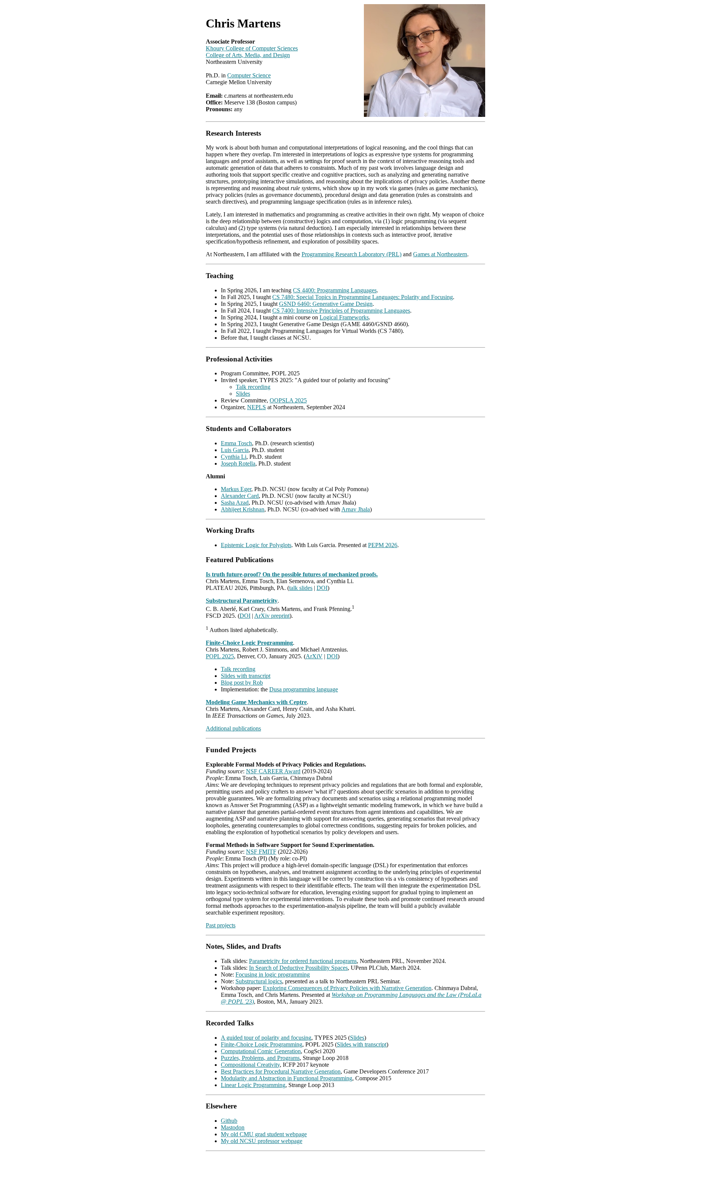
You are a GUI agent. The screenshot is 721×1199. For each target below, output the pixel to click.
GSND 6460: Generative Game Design (326, 304)
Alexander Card (240, 496)
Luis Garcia (235, 450)
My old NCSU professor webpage (261, 1141)
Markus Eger (236, 489)
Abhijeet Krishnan (242, 509)
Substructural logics (258, 981)
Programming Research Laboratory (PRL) (351, 254)
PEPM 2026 (382, 545)
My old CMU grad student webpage (264, 1134)
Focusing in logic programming (272, 974)
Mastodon (232, 1127)
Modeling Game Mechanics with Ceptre (256, 702)
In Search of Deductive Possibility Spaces (298, 968)
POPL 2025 (220, 656)
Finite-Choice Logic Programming (249, 643)
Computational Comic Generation (261, 1051)
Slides (243, 393)
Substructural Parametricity (242, 600)
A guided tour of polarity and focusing (266, 1037)
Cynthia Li (233, 457)
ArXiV (314, 656)
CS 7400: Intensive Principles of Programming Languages (341, 310)
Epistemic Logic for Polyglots (256, 545)
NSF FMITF (261, 851)
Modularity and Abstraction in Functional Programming (286, 1078)
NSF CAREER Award (273, 771)
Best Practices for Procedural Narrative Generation (281, 1071)
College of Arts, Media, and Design (248, 55)
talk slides (300, 588)
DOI (322, 588)
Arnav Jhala (355, 509)
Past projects (220, 925)
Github (229, 1120)
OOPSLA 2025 (288, 400)
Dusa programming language (303, 689)
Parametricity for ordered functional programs (303, 961)
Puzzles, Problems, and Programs (260, 1058)
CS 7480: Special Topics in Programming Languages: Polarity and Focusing (362, 297)
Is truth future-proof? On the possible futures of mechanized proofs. (292, 574)
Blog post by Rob (242, 682)
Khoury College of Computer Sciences (252, 48)
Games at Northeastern (440, 254)
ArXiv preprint (272, 615)
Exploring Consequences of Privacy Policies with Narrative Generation (347, 988)
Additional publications (233, 728)
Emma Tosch (236, 443)
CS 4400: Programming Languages (335, 290)
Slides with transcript (245, 676)
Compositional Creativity (250, 1064)
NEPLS (256, 407)
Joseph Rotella (238, 463)
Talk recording (253, 387)
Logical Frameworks (344, 317)
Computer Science (249, 75)
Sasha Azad (235, 502)
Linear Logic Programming (253, 1085)
